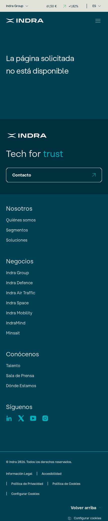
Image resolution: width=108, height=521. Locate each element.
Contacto (21, 175)
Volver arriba (83, 507)
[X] (21, 418)
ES (94, 6)
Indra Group (14, 6)
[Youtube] (33, 418)
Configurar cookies (87, 518)
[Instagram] (45, 418)
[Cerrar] (98, 21)
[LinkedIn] (9, 418)
